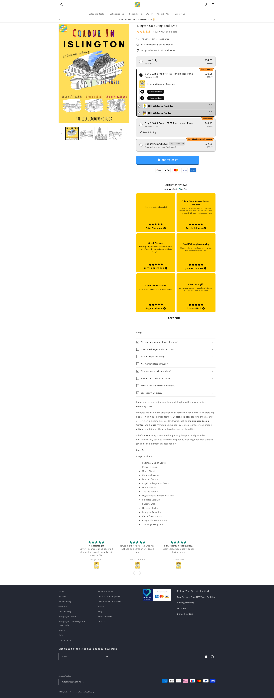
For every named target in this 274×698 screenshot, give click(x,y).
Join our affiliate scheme (109, 601)
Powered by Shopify (86, 692)
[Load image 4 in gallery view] (115, 133)
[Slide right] (126, 133)
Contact (101, 621)
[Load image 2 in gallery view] (86, 133)
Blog (100, 611)
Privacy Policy (65, 640)
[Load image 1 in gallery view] (72, 133)
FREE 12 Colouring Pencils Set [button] (160, 106)
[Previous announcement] (59, 19)
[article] (155, 212)
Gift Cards (63, 606)
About (61, 591)
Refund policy (65, 601)
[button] (62, 5)
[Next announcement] (214, 19)
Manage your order (67, 616)
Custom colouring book (109, 596)
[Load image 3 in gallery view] (100, 133)
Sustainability (65, 611)
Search (62, 630)
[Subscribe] (106, 656)
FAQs (61, 635)
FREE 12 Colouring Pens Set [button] (159, 113)
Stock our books (105, 591)
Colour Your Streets (71, 692)
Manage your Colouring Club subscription (72, 623)
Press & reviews (105, 616)
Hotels (101, 606)
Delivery (62, 596)
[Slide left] (62, 133)
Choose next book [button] (155, 91)
